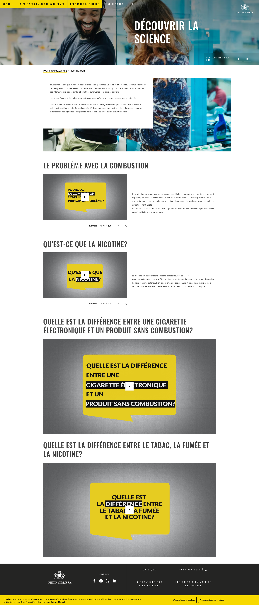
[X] (126, 226)
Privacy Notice (57, 602)
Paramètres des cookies (184, 600)
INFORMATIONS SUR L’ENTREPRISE (149, 584)
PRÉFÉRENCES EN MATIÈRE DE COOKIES (193, 584)
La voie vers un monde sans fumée (55, 71)
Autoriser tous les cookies (212, 600)
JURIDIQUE (149, 569)
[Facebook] (118, 226)
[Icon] (94, 581)
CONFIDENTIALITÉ (192, 569)
